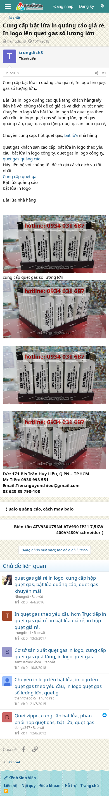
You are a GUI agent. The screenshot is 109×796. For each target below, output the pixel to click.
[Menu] (7, 6)
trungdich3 (16, 41)
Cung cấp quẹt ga (19, 176)
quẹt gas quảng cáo (22, 158)
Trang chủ (89, 785)
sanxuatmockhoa (28, 662)
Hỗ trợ (71, 785)
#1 (104, 73)
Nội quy (28, 785)
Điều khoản (50, 785)
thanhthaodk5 (25, 698)
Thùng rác (46, 698)
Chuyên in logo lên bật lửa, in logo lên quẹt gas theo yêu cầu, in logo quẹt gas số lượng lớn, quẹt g (58, 686)
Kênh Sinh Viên (22, 777)
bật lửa (71, 135)
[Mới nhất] (102, 6)
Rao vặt (37, 596)
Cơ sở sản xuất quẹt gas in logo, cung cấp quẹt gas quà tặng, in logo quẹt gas (60, 653)
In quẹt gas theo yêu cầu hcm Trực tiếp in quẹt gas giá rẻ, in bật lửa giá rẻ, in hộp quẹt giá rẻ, (60, 621)
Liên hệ (10, 785)
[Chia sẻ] (96, 73)
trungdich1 (23, 632)
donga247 (22, 727)
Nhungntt (22, 596)
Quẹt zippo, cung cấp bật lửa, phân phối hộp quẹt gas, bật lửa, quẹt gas (54, 718)
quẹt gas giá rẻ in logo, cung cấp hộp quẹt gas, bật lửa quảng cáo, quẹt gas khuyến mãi (56, 584)
